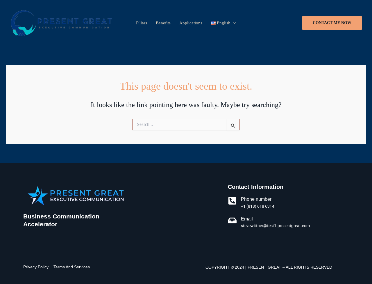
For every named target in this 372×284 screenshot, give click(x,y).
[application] (233, 23)
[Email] (232, 220)
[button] (332, 23)
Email (247, 218)
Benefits (163, 23)
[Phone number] (232, 200)
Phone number (256, 199)
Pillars (141, 23)
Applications (190, 23)
